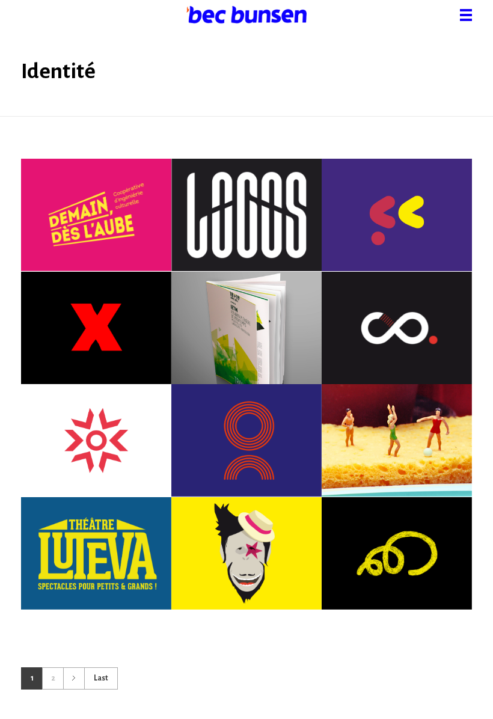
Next (73, 678)
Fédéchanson (396, 224)
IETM (246, 337)
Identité (92, 232)
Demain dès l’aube (96, 217)
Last (101, 678)
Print (127, 232)
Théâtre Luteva (96, 548)
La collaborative (396, 337)
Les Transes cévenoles (246, 555)
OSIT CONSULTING (96, 449)
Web (96, 247)
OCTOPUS (246, 449)
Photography (416, 473)
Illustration (100, 352)
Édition (54, 232)
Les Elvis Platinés (396, 555)
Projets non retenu (96, 337)
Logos (246, 224)
